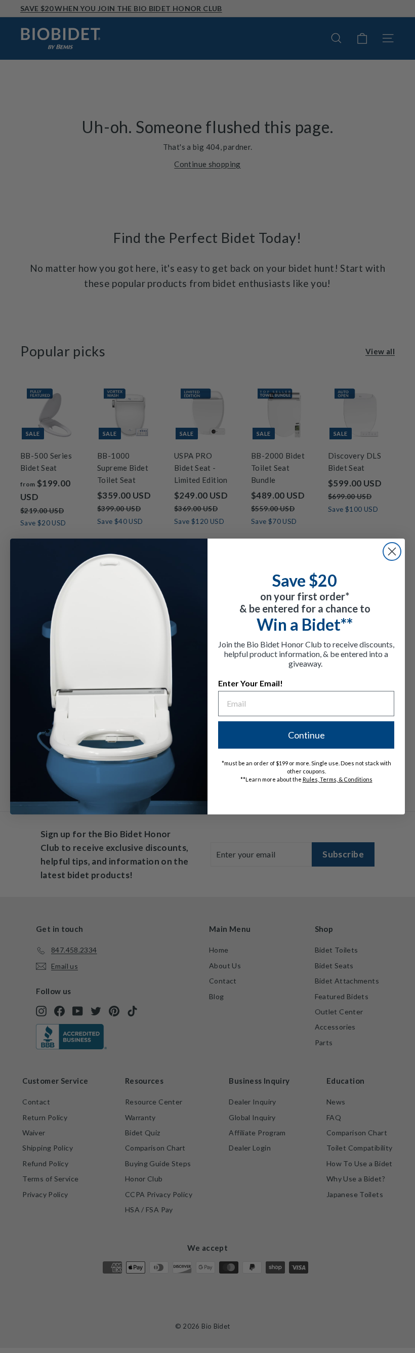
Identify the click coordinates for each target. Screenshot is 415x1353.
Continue (306, 735)
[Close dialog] (392, 551)
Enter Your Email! (250, 683)
